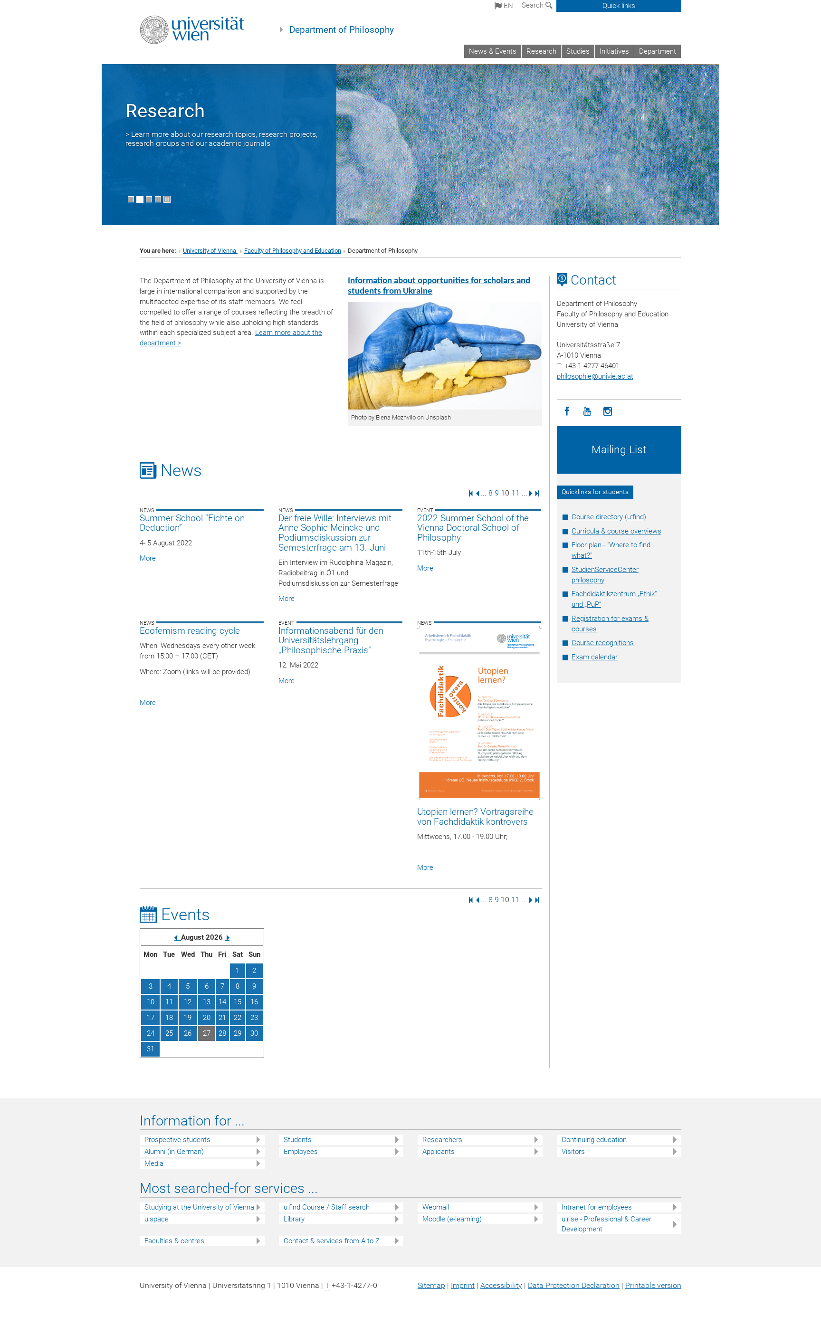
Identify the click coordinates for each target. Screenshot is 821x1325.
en (507, 5)
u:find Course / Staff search (327, 1207)
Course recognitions (603, 643)
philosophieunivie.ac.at (595, 376)
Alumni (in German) (174, 1151)
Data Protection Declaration (574, 1285)
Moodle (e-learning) (452, 1219)
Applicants (438, 1151)
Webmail (435, 1207)
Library (294, 1219)
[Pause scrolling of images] (167, 199)
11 (515, 492)
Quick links (618, 5)
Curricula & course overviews (616, 531)
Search (533, 5)
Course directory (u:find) (609, 517)
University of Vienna (210, 250)
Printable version (653, 1285)
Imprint (463, 1285)
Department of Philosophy (341, 30)
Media (153, 1163)
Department (657, 51)
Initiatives (614, 51)
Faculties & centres (174, 1241)
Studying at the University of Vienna (199, 1207)
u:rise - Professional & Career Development (606, 1224)
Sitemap (431, 1285)
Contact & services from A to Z (332, 1241)
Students (298, 1139)
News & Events (492, 51)
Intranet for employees (597, 1207)
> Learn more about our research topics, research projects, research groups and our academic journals (221, 139)
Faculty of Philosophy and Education (292, 250)
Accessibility (501, 1285)
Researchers (442, 1139)
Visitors (573, 1151)
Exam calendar (595, 657)
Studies (578, 51)
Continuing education (594, 1139)
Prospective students (177, 1139)
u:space (156, 1219)
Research (541, 51)
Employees (301, 1151)
